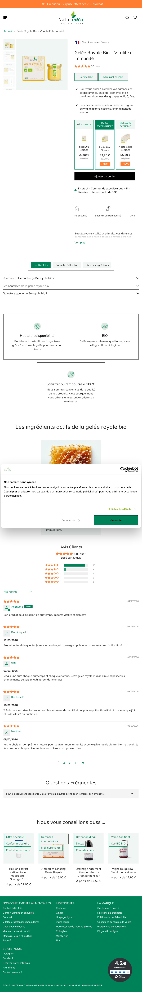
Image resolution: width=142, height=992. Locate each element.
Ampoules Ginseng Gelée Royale (53, 870)
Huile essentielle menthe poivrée (74, 926)
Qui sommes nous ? (108, 908)
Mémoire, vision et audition (17, 935)
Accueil (7, 31)
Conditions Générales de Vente (38, 985)
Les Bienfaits (40, 265)
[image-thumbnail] (9, 44)
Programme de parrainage (111, 926)
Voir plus (79, 242)
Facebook (8, 958)
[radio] (84, 149)
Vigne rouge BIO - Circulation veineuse (123, 870)
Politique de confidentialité (112, 917)
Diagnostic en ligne (107, 931)
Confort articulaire (13, 908)
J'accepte (116, 520)
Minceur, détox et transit (16, 931)
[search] (127, 17)
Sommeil (7, 917)
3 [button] (69, 762)
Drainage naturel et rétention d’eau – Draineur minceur (88, 872)
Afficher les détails (120, 509)
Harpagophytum (65, 917)
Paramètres (68, 520)
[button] (82, 66)
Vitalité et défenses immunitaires (21, 921)
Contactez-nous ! (12, 972)
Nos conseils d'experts (109, 912)
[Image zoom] (42, 64)
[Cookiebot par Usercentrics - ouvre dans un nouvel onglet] (123, 469)
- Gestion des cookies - (65, 985)
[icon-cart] (135, 17)
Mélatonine (62, 935)
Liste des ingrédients (97, 265)
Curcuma (61, 908)
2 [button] (64, 762)
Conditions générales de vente (114, 921)
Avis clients (9, 967)
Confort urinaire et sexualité (18, 912)
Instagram (8, 953)
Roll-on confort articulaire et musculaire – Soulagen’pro (18, 874)
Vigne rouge (62, 921)
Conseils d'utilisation (67, 265)
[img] (11, 601)
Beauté (7, 940)
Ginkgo (60, 912)
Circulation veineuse (14, 926)
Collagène (61, 931)
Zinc (58, 940)
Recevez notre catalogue (16, 962)
